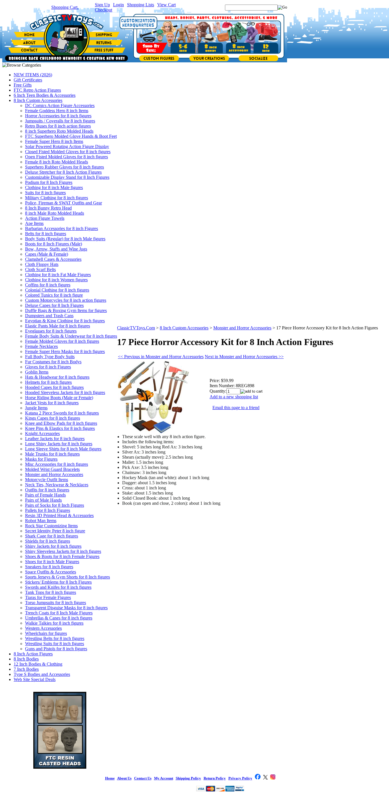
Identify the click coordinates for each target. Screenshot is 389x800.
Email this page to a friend (235, 407)
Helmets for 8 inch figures (48, 382)
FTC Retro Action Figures (37, 90)
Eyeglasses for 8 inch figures (51, 331)
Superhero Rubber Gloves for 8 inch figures (64, 167)
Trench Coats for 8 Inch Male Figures (59, 612)
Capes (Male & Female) (46, 254)
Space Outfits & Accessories (50, 571)
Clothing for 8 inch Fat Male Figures (58, 274)
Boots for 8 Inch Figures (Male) (53, 243)
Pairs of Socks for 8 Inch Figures (54, 505)
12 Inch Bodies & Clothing (38, 664)
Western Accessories (43, 628)
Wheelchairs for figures (46, 633)
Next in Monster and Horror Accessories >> (244, 356)
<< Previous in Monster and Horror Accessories (161, 356)
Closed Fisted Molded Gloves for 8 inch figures (67, 151)
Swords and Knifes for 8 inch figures (58, 587)
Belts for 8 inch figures (45, 233)
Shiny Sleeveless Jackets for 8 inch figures (63, 551)
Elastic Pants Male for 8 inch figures (57, 325)
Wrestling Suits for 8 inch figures (54, 643)
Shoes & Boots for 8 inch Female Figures (62, 556)
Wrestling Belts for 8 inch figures (54, 638)
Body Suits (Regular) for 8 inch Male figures (65, 238)
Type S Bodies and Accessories (42, 674)
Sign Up (102, 4)
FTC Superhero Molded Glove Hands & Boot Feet (71, 136)
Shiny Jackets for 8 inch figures (53, 546)
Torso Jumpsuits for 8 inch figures (55, 602)
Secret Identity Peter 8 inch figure (55, 530)
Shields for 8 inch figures (47, 541)
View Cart (166, 4)
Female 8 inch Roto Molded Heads (56, 161)
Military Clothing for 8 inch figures (56, 197)
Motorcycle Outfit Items (46, 479)
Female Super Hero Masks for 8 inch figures (65, 351)
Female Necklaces (41, 346)
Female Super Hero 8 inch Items (54, 141)
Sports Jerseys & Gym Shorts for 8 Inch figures (67, 577)
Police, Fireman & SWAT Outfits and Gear (63, 202)
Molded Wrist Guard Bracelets (52, 469)
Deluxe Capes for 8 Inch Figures (54, 305)
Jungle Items (36, 407)
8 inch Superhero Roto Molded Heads (59, 131)
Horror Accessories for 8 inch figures (58, 115)
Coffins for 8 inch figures (47, 284)
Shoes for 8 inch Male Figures (52, 561)
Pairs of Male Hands (43, 500)
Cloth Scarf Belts (40, 269)
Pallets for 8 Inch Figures (47, 510)
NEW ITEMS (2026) (33, 74)
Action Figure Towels (44, 218)
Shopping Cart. (65, 7)
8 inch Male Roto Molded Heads (54, 213)
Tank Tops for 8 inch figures (50, 592)
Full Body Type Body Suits (50, 356)
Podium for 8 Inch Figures (48, 182)
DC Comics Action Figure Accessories (60, 105)
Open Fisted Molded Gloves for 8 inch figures (66, 156)
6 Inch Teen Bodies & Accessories (44, 95)
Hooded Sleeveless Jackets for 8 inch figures (65, 392)
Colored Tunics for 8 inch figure (54, 295)
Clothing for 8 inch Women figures (56, 279)
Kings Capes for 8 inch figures (52, 418)
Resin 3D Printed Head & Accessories (59, 515)
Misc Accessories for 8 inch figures (56, 464)
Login (118, 4)
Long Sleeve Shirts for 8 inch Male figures (63, 448)
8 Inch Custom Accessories (38, 100)
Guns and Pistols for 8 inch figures (56, 648)
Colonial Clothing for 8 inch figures (57, 290)
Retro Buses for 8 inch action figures (58, 126)
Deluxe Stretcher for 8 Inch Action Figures (63, 172)
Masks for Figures (41, 459)
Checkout (103, 9)
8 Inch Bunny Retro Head (48, 208)
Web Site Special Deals (35, 679)
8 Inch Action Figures (33, 653)
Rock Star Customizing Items (51, 525)
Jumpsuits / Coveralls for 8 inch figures (60, 120)
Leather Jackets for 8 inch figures (55, 438)
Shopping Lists (140, 4)
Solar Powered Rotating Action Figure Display (67, 146)
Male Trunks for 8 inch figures (52, 454)
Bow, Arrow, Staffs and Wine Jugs (56, 249)
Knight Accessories (42, 433)
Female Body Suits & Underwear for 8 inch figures (71, 336)
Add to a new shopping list (234, 396)
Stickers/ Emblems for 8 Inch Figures (58, 582)
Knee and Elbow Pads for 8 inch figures (61, 423)
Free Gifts (23, 85)
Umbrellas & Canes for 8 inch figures (58, 618)
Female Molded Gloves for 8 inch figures (62, 341)
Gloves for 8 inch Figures (48, 366)
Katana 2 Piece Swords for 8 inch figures (62, 413)
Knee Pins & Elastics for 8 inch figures (60, 428)
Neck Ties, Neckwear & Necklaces (56, 484)
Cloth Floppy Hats (41, 264)
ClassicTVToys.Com (136, 327)
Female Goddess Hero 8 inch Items (56, 110)
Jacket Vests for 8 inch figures (52, 402)
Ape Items (34, 223)
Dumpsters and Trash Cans (49, 315)
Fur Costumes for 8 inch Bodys (53, 361)
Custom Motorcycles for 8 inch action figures (65, 300)
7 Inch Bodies (26, 669)
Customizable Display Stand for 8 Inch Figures (67, 177)
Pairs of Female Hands (45, 495)
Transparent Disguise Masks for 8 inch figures (66, 607)
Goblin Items (36, 372)
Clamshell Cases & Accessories (53, 259)
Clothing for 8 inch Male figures (54, 187)
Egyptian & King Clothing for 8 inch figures (65, 320)
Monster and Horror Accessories (54, 474)
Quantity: (218, 391)
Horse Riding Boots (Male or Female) (59, 397)
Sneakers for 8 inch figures (49, 566)
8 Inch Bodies (26, 659)
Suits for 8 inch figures (45, 192)
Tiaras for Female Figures (48, 597)
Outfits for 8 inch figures (47, 489)
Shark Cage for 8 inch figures (51, 536)
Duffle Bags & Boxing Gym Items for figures (66, 310)
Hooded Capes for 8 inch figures (54, 387)
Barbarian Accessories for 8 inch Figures (61, 228)
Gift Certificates (28, 79)
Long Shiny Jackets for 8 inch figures (58, 443)
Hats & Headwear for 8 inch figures (57, 377)
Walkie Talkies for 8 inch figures (54, 623)
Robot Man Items (40, 520)
